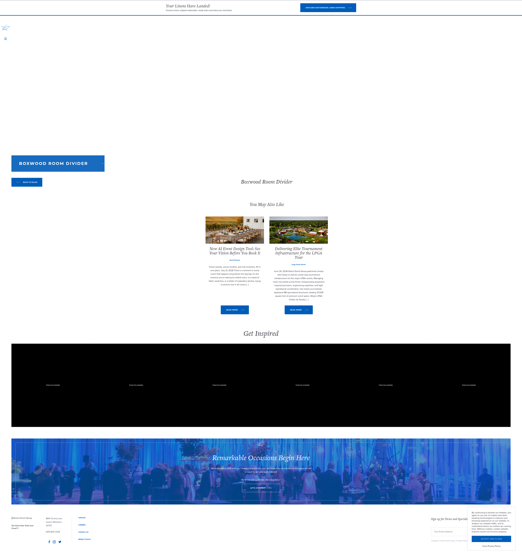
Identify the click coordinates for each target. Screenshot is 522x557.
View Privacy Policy (491, 546)
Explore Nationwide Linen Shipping (325, 8)
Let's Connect (257, 488)
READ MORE (232, 310)
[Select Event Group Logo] (5, 27)
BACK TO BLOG (30, 182)
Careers (82, 525)
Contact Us (83, 532)
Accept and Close (491, 539)
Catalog (82, 518)
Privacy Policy (84, 539)
